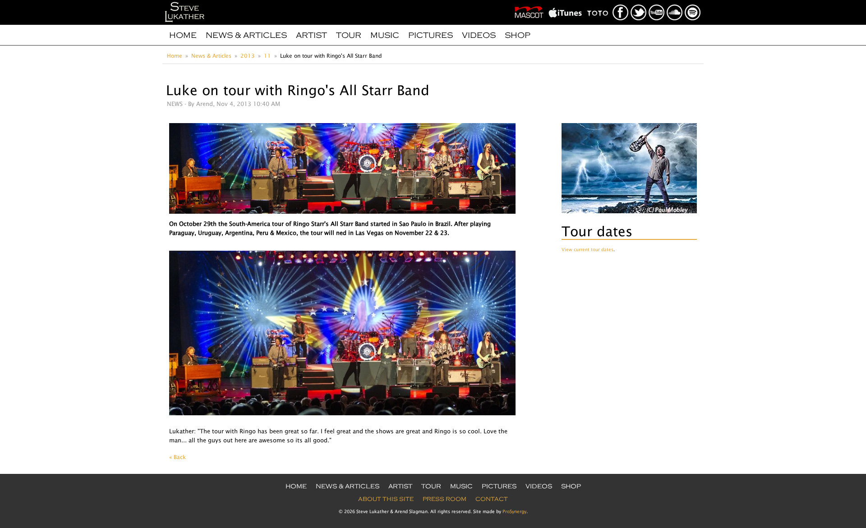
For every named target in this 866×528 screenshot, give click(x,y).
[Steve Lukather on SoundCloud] (675, 2)
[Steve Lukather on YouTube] (657, 2)
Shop (517, 35)
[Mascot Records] (531, 2)
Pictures (430, 35)
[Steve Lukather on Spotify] (693, 2)
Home (183, 35)
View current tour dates (587, 249)
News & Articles (246, 35)
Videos (479, 35)
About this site (386, 499)
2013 (247, 55)
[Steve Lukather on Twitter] (639, 2)
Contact (491, 499)
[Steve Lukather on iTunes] (566, 2)
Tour (348, 35)
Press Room (444, 499)
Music (384, 35)
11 (267, 55)
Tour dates (597, 231)
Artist (311, 35)
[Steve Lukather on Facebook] (621, 2)
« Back (177, 457)
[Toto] (600, 2)
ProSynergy (514, 511)
